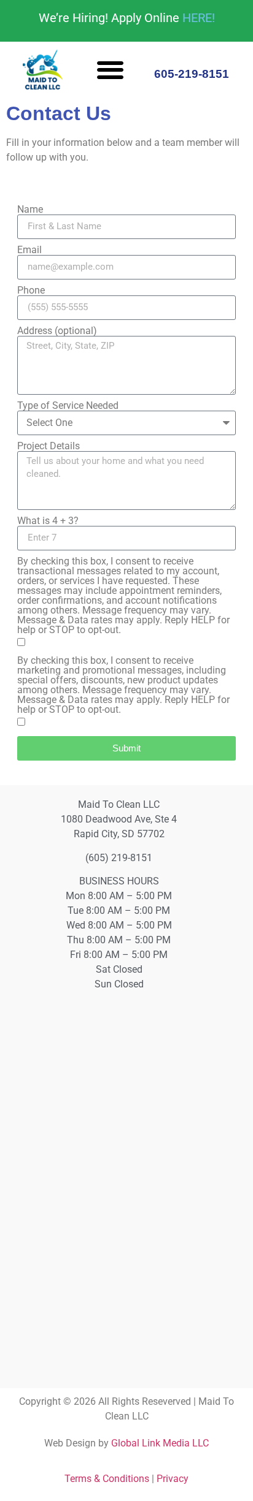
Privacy (173, 1478)
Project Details (48, 446)
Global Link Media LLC (160, 1443)
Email (29, 250)
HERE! (198, 17)
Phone (31, 290)
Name (30, 210)
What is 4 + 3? (48, 521)
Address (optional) (57, 331)
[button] (110, 69)
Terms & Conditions (106, 1478)
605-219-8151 (191, 73)
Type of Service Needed (68, 406)
